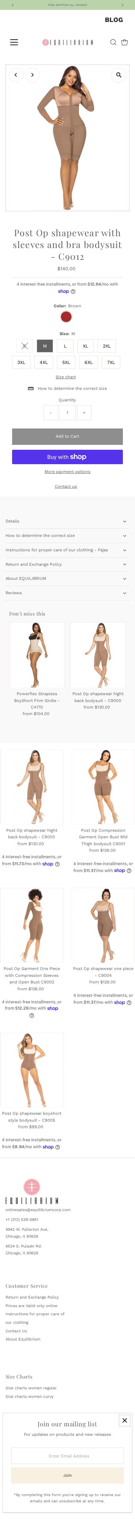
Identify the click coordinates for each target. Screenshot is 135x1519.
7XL (111, 362)
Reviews (14, 592)
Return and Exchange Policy (34, 564)
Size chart (66, 377)
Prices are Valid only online (31, 1305)
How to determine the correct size (40, 535)
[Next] (32, 74)
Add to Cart (67, 436)
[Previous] (16, 74)
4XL (44, 362)
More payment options (67, 471)
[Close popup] (124, 1420)
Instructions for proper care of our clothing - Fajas (57, 549)
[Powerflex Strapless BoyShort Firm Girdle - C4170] (37, 655)
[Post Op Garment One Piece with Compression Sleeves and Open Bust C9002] (32, 925)
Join (67, 1475)
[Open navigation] (20, 42)
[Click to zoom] (118, 75)
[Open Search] (113, 42)
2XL (107, 346)
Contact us (66, 486)
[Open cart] (124, 42)
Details (12, 521)
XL (85, 346)
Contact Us (16, 1331)
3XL (21, 362)
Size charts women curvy (29, 1396)
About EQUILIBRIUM (26, 578)
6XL (89, 362)
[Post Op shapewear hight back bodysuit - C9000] (98, 655)
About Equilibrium (23, 1339)
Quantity (67, 399)
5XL (66, 362)
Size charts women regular (31, 1388)
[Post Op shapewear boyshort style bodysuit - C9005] (32, 1070)
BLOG (114, 19)
